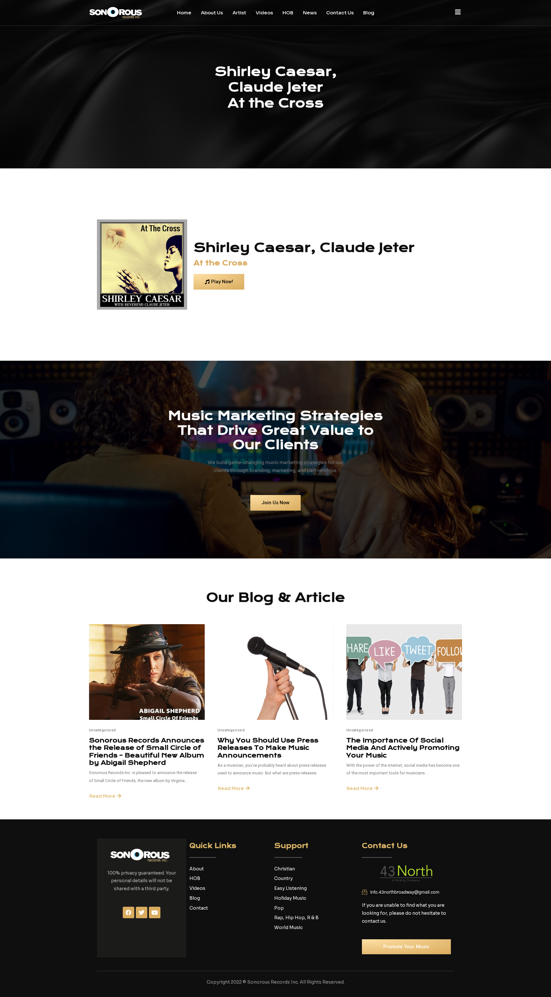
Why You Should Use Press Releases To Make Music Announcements (267, 748)
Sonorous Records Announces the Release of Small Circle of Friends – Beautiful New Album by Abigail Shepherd (146, 751)
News (310, 13)
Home (184, 13)
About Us (212, 13)
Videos (264, 13)
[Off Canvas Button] (458, 12)
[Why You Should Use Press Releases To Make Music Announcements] (275, 672)
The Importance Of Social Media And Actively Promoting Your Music (402, 748)
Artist (239, 13)
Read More (102, 796)
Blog (368, 13)
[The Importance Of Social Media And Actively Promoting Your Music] (404, 672)
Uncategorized (102, 730)
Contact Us (340, 13)
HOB (288, 13)
